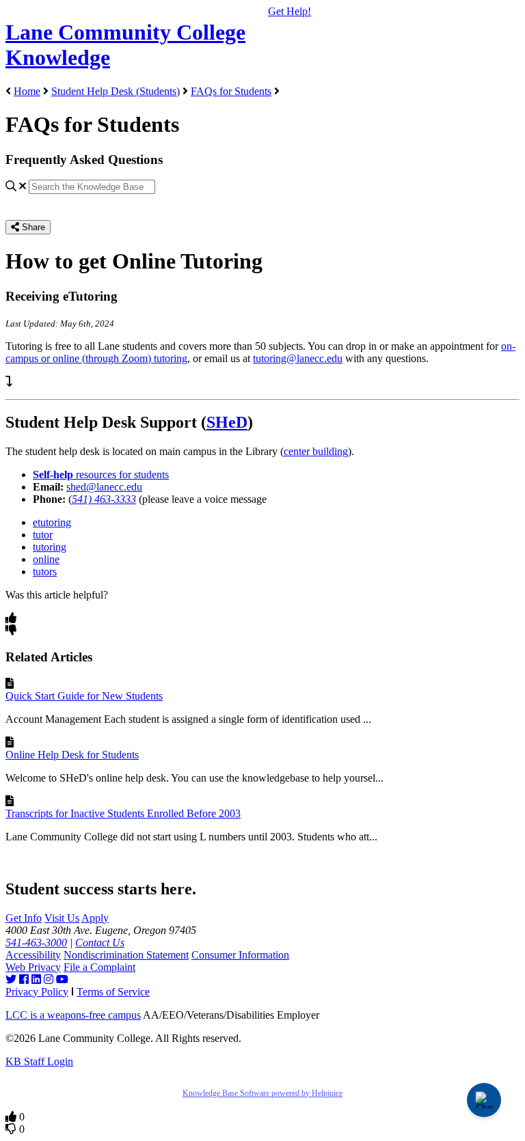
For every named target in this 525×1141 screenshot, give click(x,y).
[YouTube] (62, 979)
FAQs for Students (231, 91)
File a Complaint (99, 967)
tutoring (49, 547)
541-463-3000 (36, 942)
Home (27, 91)
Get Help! (289, 11)
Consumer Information (240, 955)
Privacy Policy (36, 992)
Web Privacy (33, 967)
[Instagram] (48, 979)
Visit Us (61, 918)
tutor (43, 534)
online (46, 559)
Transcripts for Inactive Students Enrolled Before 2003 (123, 813)
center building (316, 451)
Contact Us (99, 942)
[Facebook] (24, 979)
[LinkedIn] (36, 979)
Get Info (23, 918)
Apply (95, 918)
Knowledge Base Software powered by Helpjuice (262, 1093)
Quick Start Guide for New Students (84, 696)
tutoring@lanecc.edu (297, 358)
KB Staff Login (39, 1061)
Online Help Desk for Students (72, 754)
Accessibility (33, 955)
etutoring (52, 522)
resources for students (101, 474)
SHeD (226, 422)
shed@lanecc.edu (104, 487)
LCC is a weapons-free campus (73, 1015)
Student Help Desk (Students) (115, 91)
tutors (45, 571)
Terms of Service (113, 992)
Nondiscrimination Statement (126, 955)
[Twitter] (10, 979)
